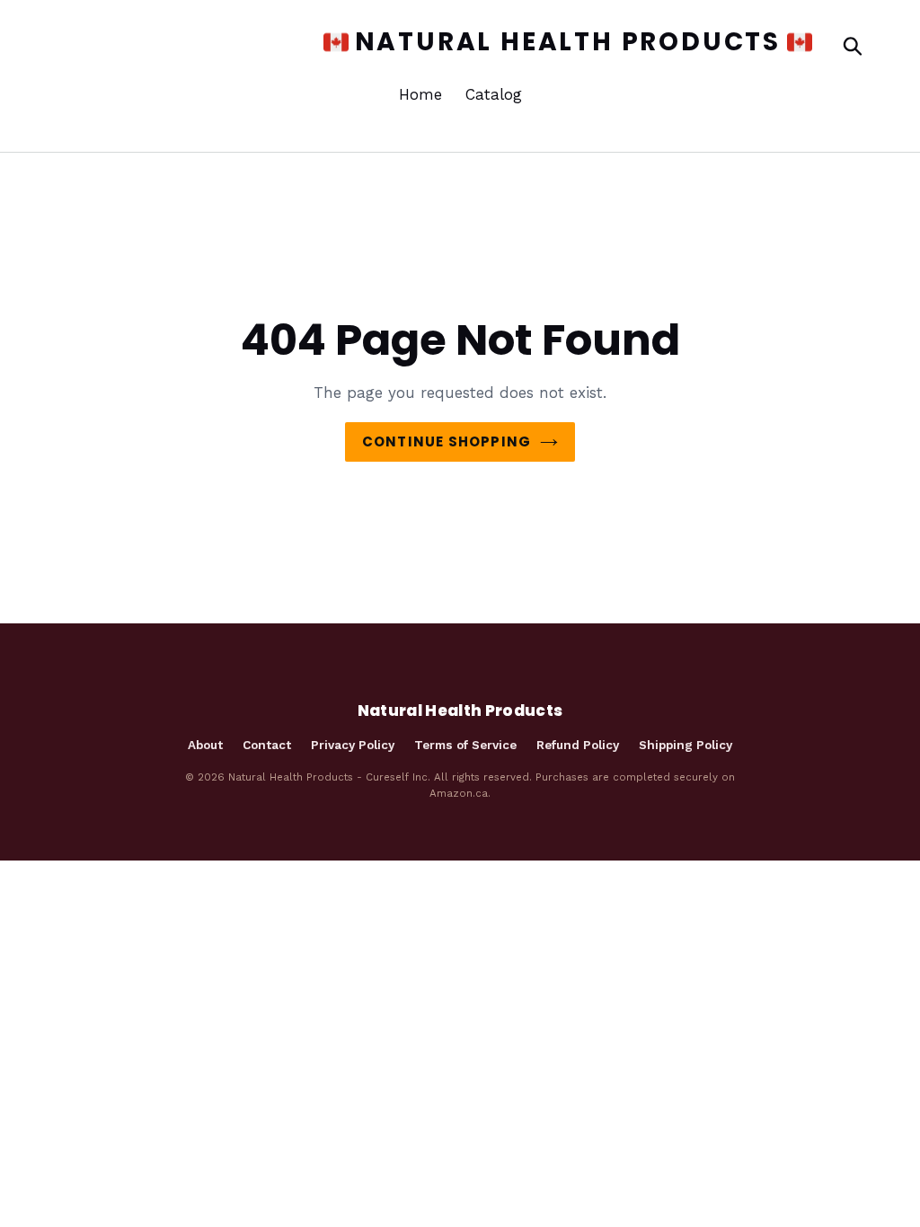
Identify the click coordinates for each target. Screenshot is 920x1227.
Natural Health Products (558, 42)
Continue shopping (446, 441)
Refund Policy (577, 744)
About (205, 744)
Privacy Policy (352, 744)
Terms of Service (465, 744)
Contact (267, 744)
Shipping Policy (685, 744)
